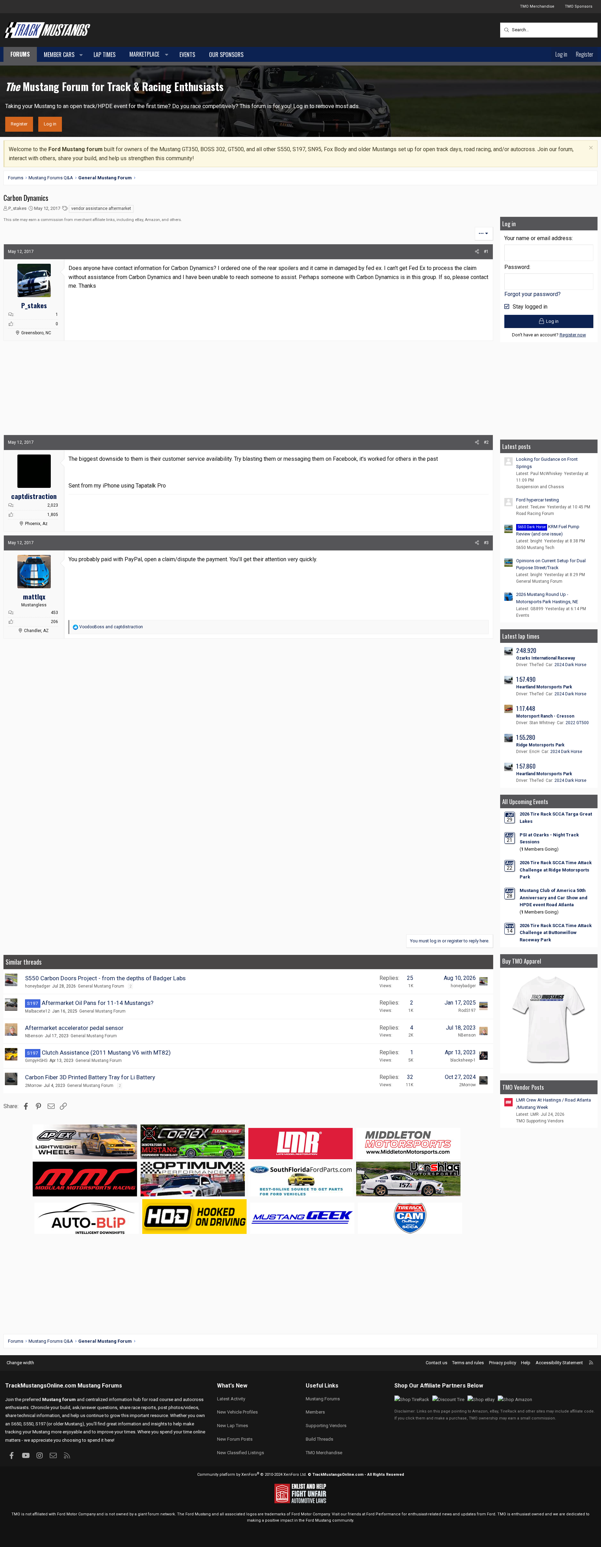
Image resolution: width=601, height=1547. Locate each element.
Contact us (436, 1362)
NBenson (34, 1035)
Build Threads (319, 1439)
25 (410, 978)
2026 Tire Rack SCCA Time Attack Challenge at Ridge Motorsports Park (556, 870)
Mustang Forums (100, 1385)
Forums (20, 54)
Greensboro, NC (36, 332)
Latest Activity (231, 1398)
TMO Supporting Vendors (540, 1121)
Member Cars (59, 54)
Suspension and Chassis (540, 486)
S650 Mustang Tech (535, 547)
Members (315, 1412)
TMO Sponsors (578, 6)
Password (516, 267)
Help (525, 1362)
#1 (486, 251)
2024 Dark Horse (570, 664)
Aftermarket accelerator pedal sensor (74, 1027)
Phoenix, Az (36, 523)
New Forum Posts (235, 1439)
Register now (573, 334)
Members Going (539, 849)
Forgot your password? (532, 294)
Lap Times (104, 54)
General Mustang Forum (101, 986)
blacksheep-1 (463, 1060)
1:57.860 (526, 766)
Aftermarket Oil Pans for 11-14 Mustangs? (97, 1002)
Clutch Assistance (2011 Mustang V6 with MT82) (106, 1052)
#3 (486, 542)
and (111, 626)
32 (410, 1077)
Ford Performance (383, 1514)
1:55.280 (525, 737)
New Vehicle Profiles (237, 1412)
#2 (486, 442)
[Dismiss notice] (590, 148)
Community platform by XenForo (252, 1474)
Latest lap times (520, 636)
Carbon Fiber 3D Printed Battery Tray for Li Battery (90, 1077)
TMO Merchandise (537, 6)
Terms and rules (468, 1362)
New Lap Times (232, 1425)
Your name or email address (538, 238)
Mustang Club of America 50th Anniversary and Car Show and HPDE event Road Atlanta (553, 898)
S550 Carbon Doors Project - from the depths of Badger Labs (105, 978)
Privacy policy (502, 1362)
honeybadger (37, 986)
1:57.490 (526, 679)
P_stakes (17, 208)
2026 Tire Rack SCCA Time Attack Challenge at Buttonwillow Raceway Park (556, 933)
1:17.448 (525, 708)
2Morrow (33, 1085)
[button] (81, 55)
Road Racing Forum (535, 513)
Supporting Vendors (326, 1425)
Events (187, 54)
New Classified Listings (240, 1452)
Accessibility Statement (559, 1362)
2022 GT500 (577, 722)
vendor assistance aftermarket (101, 208)
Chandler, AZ (36, 630)
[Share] (477, 251)
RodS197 (467, 1010)
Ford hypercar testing (537, 499)
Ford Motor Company (76, 1514)
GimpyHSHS (36, 1060)
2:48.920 (526, 650)
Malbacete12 (37, 1011)
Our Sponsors (226, 54)
